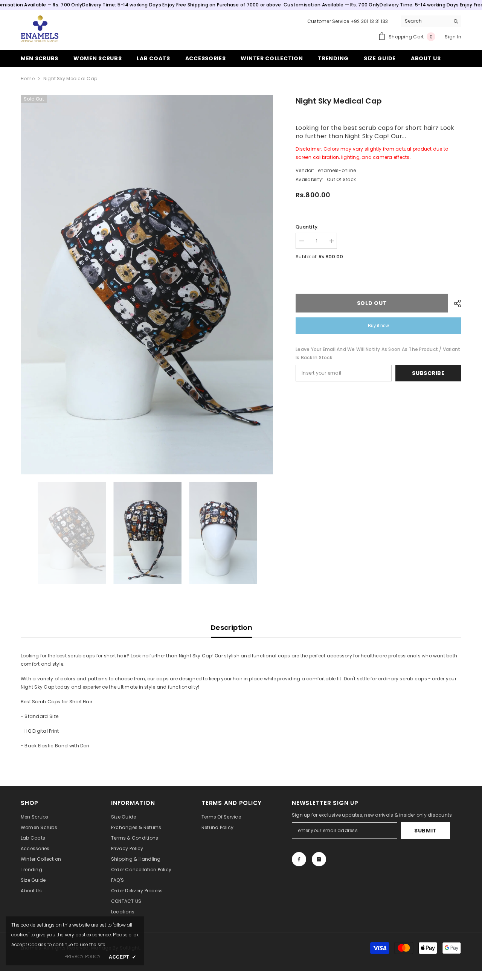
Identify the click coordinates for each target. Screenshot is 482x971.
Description (231, 627)
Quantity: (307, 227)
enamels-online (337, 170)
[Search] (431, 21)
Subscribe (428, 373)
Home (28, 78)
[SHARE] (454, 303)
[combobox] (425, 21)
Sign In (453, 37)
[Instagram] (319, 859)
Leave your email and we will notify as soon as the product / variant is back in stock (378, 353)
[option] (147, 284)
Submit (425, 830)
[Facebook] (299, 859)
